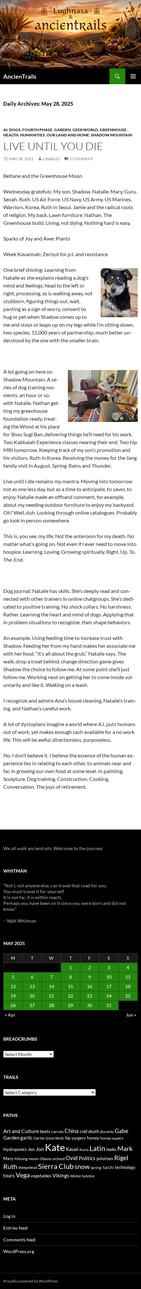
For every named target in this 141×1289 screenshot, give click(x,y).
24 (108, 996)
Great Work (54, 1138)
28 (51, 1005)
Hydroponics (15, 1149)
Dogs (15, 129)
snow (82, 1166)
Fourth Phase (37, 129)
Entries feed (15, 1228)
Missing (21, 1158)
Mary (8, 1158)
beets (45, 1131)
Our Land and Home (68, 134)
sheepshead (27, 1167)
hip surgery (75, 1138)
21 (51, 996)
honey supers (111, 1138)
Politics (87, 1158)
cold (83, 1131)
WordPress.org (18, 1251)
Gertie (38, 1138)
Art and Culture (21, 1131)
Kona (84, 1149)
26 (13, 1005)
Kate (55, 1147)
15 (70, 986)
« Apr (10, 1014)
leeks (111, 1149)
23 (89, 996)
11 (128, 977)
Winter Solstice (82, 1176)
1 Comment (81, 158)
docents (107, 1131)
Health (10, 134)
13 (32, 986)
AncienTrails (19, 76)
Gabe (121, 1130)
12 (13, 986)
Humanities (32, 134)
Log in (9, 1216)
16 (89, 986)
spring (96, 1167)
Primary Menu (133, 76)
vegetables (41, 1175)
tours (9, 1175)
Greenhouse (113, 129)
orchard (58, 1159)
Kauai (72, 1149)
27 (32, 1005)
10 (108, 977)
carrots (57, 1131)
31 (108, 1005)
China (72, 1131)
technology (125, 1167)
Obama (45, 1159)
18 (128, 986)
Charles (51, 158)
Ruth (10, 1166)
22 (70, 996)
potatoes (104, 1158)
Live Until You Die (53, 146)
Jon (40, 1149)
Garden (62, 129)
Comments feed (19, 1239)
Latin (97, 1148)
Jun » (131, 1014)
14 (51, 986)
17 (108, 986)
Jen (31, 1149)
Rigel (121, 1157)
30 (89, 1005)
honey (93, 1138)
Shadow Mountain (111, 134)
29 (70, 1005)
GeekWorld (85, 129)
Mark (124, 1148)
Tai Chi (108, 1167)
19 (13, 996)
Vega (23, 1175)
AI (5, 129)
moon (34, 1158)
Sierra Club (55, 1166)
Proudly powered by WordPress (30, 1281)
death (93, 1131)
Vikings (60, 1175)
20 (32, 996)
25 (128, 996)
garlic (26, 1138)
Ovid (72, 1158)
